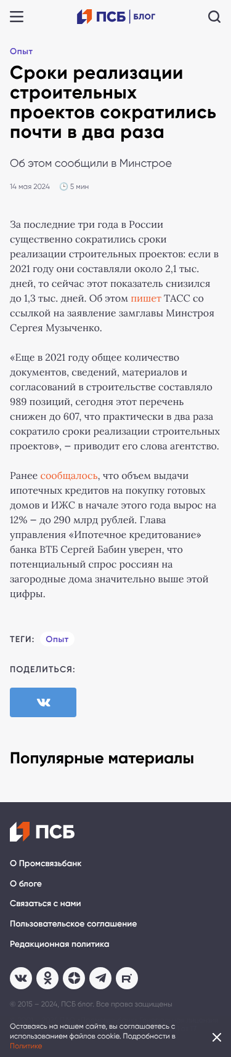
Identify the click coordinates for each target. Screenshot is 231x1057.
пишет (146, 299)
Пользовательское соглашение (73, 923)
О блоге (26, 883)
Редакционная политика (60, 944)
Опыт (21, 51)
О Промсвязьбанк (45, 863)
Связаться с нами (45, 903)
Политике (26, 1046)
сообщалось (68, 476)
